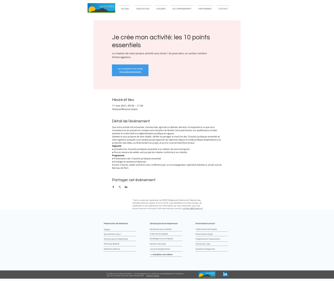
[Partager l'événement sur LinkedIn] (126, 187)
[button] (143, 7)
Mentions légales (152, 276)
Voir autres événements (130, 72)
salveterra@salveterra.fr (193, 208)
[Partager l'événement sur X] (119, 187)
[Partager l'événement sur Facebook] (113, 187)
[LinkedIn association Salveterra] (225, 274)
